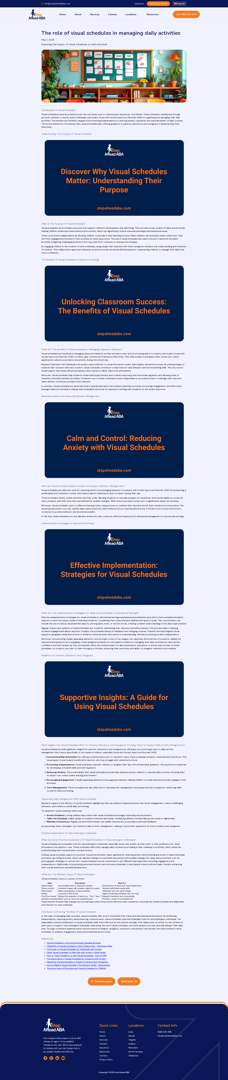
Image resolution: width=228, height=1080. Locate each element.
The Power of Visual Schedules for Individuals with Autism (74, 949)
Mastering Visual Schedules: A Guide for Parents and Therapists (77, 962)
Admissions (139, 4)
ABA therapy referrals (158, 4)
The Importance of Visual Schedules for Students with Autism (76, 958)
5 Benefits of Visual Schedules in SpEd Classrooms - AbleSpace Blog (79, 946)
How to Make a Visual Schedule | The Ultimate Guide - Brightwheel (78, 965)
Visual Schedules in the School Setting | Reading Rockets (74, 943)
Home (62, 14)
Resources (152, 14)
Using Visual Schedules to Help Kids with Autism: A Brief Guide (76, 952)
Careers (112, 14)
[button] (132, 14)
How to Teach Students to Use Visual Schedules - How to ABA (77, 955)
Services (95, 14)
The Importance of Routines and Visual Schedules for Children (76, 968)
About (78, 14)
